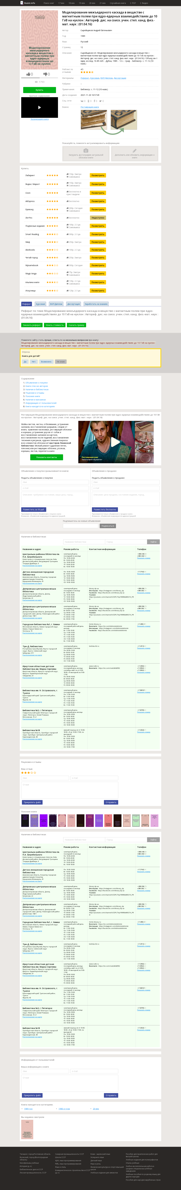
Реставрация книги (90, 107)
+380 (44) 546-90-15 (144, 556)
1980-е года (64, 1108)
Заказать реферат (32, 325)
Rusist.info (29, 3)
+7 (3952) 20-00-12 (144, 666)
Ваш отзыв (27, 769)
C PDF (133, 3)
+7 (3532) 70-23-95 (144, 730)
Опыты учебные (132, 1163)
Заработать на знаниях (96, 304)
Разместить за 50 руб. (33, 509)
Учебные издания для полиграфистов (142, 1160)
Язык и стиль (60, 1167)
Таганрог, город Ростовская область (35, 1154)
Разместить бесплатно (105, 509)
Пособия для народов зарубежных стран (143, 1180)
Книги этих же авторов (36, 386)
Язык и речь (95, 1164)
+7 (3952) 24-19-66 (144, 668)
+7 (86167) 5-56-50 (144, 690)
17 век (61, 3)
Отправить (111, 802)
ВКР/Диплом (106, 78)
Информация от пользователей (40, 403)
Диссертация (120, 78)
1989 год (28, 1108)
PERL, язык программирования (68, 1164)
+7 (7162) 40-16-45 (144, 572)
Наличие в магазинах (35, 399)
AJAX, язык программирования (68, 1160)
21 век (103, 3)
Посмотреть (98, 175)
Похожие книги (32, 396)
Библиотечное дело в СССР (31, 1169)
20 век (92, 3)
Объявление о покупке (36, 382)
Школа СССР (60, 1157)
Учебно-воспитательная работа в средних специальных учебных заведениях (140, 1168)
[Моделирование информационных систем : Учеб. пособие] (145, 820)
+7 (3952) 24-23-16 (144, 670)
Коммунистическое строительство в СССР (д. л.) (72, 1171)
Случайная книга (118, 3)
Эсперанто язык (97, 1157)
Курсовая (94, 78)
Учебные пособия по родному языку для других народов (143, 1175)
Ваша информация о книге (35, 1066)
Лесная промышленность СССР (33, 1172)
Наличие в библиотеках (37, 389)
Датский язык (96, 1160)
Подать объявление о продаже (108, 478)
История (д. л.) (26, 1166)
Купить (39, 90)
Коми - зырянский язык (100, 1154)
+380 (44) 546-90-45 (144, 554)
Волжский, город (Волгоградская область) (34, 1158)
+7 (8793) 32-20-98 (144, 710)
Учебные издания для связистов (104, 1172)
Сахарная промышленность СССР (69, 1154)
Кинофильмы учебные (29, 1163)
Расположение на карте (32, 565)
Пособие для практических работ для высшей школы (142, 1155)
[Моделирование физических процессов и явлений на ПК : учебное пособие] (90, 820)
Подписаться (108, 526)
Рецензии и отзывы (34, 392)
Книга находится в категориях (40, 406)
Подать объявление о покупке (37, 478)
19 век (82, 3)
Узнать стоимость (55, 325)
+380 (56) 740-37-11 (144, 590)
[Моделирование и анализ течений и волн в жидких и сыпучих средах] (99, 820)
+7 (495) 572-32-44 (144, 624)
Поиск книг (49, 3)
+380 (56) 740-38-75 (144, 588)
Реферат (85, 78)
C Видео (144, 3)
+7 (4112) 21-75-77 (144, 646)
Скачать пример (76, 325)
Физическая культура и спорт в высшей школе (107, 1168)
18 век (72, 3)
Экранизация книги (40, 119)
